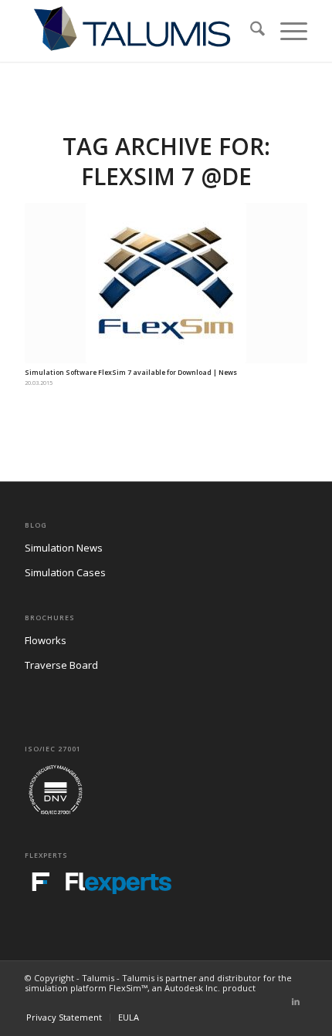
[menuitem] (250, 31)
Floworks (45, 640)
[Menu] (286, 31)
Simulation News (64, 548)
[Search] (250, 31)
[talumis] (137, 31)
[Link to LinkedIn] (295, 1001)
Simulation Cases (65, 572)
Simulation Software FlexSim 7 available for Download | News (131, 372)
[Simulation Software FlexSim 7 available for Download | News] (166, 283)
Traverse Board (61, 665)
